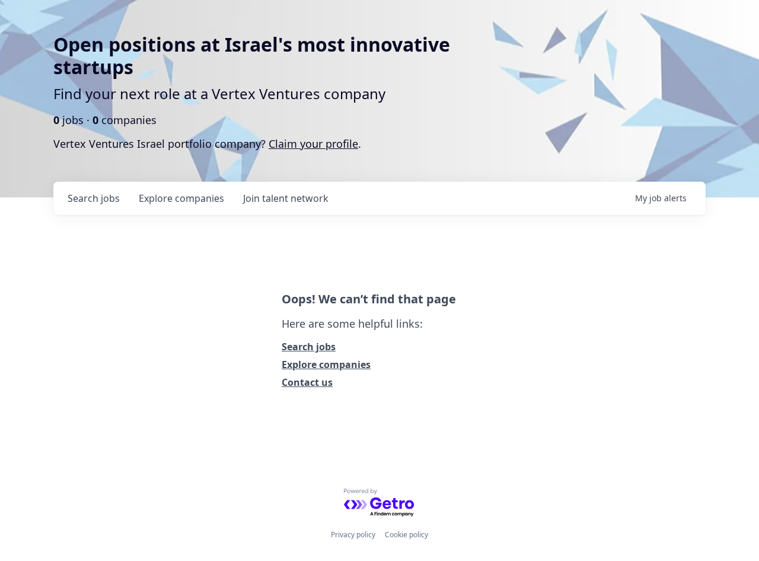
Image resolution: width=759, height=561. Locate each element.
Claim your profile (313, 144)
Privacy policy (353, 535)
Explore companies (326, 364)
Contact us (307, 382)
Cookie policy (406, 535)
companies (181, 198)
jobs (94, 198)
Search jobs (309, 346)
